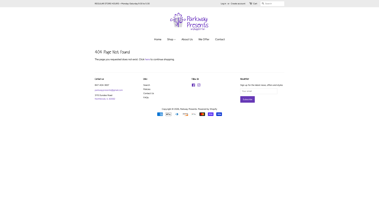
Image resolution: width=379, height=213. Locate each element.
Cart (255, 3)
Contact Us (148, 93)
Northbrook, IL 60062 (105, 98)
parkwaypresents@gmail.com (109, 90)
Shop (170, 39)
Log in (223, 3)
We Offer (203, 39)
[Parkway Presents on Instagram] (198, 85)
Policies (146, 89)
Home (157, 39)
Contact (220, 39)
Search (146, 85)
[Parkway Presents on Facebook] (193, 85)
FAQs (146, 97)
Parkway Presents (188, 109)
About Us (187, 39)
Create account (238, 3)
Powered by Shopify (207, 109)
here (147, 59)
